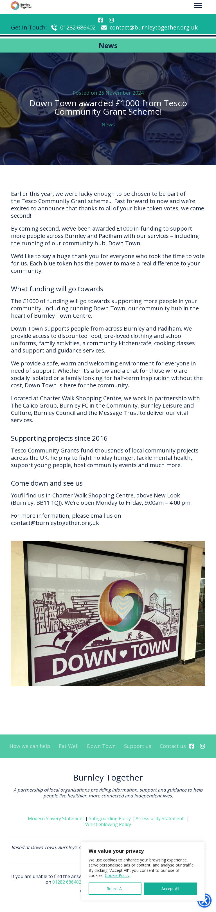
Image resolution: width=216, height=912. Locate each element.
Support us (137, 746)
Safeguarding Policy (110, 818)
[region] (143, 871)
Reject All (115, 888)
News (108, 124)
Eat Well (68, 746)
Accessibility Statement (160, 818)
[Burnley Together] (21, 5)
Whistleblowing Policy (108, 824)
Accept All (170, 888)
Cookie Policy (117, 875)
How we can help (30, 746)
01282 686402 (78, 27)
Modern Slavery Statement (56, 818)
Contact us (173, 746)
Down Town (101, 746)
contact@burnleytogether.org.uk (154, 27)
